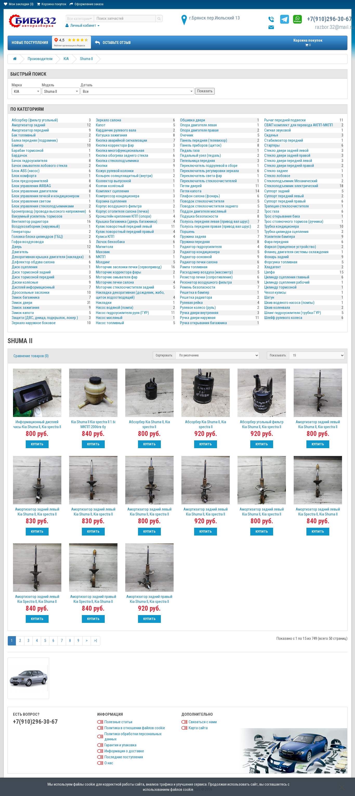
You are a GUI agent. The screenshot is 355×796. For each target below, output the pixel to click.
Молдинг (103, 262)
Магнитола (104, 246)
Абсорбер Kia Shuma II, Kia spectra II (149, 424)
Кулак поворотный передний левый (124, 226)
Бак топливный (24, 135)
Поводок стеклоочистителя (202, 201)
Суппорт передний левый (284, 196)
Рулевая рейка (191, 302)
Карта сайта (198, 728)
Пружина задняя (193, 236)
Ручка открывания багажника (203, 323)
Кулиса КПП (105, 236)
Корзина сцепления (111, 201)
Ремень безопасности (197, 287)
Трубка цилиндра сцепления (286, 231)
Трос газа (271, 211)
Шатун (269, 297)
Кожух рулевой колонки (115, 170)
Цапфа (269, 272)
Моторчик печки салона (115, 282)
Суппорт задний (277, 191)
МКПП (101, 257)
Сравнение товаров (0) (31, 356)
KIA (66, 58)
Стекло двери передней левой (288, 160)
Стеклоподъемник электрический (291, 186)
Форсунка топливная (280, 262)
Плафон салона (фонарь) (200, 196)
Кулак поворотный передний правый (125, 231)
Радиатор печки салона (199, 262)
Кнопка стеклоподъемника (117, 160)
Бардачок (19, 155)
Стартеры (272, 145)
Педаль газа (190, 150)
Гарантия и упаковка (120, 745)
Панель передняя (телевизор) (203, 140)
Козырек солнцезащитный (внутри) (124, 175)
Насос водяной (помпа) (114, 307)
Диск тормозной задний (31, 272)
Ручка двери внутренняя (199, 312)
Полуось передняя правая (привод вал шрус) (215, 226)
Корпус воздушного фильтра (119, 206)
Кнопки (101, 165)
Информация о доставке (124, 751)
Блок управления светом (31, 201)
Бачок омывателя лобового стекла (39, 165)
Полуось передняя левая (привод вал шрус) (214, 221)
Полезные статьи (118, 722)
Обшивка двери (192, 120)
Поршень (187, 231)
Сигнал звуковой (277, 130)
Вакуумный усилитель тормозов (37, 216)
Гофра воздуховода (28, 241)
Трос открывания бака (282, 216)
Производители (40, 58)
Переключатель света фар (201, 175)
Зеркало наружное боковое (34, 323)
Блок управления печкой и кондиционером (45, 196)
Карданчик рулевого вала (116, 130)
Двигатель (20, 252)
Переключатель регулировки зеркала (209, 170)
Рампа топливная (193, 267)
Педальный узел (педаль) (200, 155)
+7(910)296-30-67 (329, 19)
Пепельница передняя (197, 160)
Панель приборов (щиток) (200, 145)
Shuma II (86, 58)
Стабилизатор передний (283, 140)
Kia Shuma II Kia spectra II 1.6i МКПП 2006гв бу (93, 424)
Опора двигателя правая (199, 130)
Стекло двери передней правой (289, 165)
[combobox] (26, 91)
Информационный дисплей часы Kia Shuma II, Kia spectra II (37, 424)
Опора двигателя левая (198, 125)
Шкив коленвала (277, 307)
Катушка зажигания (111, 135)
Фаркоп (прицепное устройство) (290, 246)
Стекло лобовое (277, 175)
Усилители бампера (279, 236)
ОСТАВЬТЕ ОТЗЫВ (117, 43)
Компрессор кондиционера (117, 196)
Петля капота (190, 191)
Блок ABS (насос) (26, 170)
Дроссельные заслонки (30, 292)
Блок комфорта (24, 175)
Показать (205, 91)
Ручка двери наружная (197, 317)
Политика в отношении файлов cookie (134, 728)
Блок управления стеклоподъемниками (43, 206)
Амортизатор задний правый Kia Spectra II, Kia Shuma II (93, 599)
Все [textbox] (86, 91)
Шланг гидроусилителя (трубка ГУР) (292, 312)
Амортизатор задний (28, 125)
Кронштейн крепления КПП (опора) (123, 216)
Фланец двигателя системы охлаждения (296, 252)
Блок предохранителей (30, 181)
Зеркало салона (108, 120)
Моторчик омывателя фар (116, 277)
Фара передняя (276, 241)
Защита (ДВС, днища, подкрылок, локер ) (45, 317)
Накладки (103, 302)
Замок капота (23, 312)
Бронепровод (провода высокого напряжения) (49, 211)
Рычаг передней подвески (285, 120)
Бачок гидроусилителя (29, 160)
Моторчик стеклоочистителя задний (125, 287)
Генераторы (21, 231)
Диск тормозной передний (33, 277)
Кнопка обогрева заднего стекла (122, 155)
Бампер (17, 145)
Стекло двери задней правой (287, 155)
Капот (101, 125)
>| (95, 640)
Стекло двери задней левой (286, 150)
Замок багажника (26, 297)
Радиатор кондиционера (200, 252)
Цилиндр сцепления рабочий (287, 282)
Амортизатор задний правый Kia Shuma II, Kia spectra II (149, 599)
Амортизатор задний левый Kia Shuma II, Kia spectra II (318, 424)
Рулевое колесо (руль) (198, 307)
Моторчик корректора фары (118, 272)
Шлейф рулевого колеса (283, 317)
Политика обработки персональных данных (133, 736)
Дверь (17, 246)
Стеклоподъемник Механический (290, 181)
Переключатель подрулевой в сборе (209, 165)
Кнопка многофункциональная (120, 150)
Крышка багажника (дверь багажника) (126, 221)
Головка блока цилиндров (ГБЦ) (37, 236)
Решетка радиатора (196, 297)
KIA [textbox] (16, 91)
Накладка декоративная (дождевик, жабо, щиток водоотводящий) (130, 295)
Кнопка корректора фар (115, 145)
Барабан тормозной (27, 150)
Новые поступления (30, 43)
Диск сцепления (24, 267)
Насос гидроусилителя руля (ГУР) (122, 312)
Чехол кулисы (275, 292)
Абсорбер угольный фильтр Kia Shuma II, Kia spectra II (262, 424)
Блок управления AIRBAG (31, 186)
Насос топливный (110, 323)
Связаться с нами (203, 722)
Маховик (103, 252)
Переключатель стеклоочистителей (208, 181)
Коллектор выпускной (113, 181)
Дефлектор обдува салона (33, 262)
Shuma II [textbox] (50, 91)
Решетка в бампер (194, 292)
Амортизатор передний (30, 130)
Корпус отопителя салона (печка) (122, 211)
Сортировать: (164, 355)
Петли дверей (191, 186)
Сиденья (271, 135)
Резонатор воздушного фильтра (206, 282)
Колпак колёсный (110, 186)
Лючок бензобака (110, 241)
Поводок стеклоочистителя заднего (209, 206)
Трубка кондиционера (281, 226)
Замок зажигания (25, 307)
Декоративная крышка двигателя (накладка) (48, 257)
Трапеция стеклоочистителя (286, 206)
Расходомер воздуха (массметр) (206, 272)
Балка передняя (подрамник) (35, 140)
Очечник (186, 135)
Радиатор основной (196, 257)
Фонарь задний (276, 257)
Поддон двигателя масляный (203, 211)
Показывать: (278, 355)
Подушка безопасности (199, 216)
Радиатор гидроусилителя (201, 246)
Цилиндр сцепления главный (286, 277)
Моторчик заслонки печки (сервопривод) (129, 267)
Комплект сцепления (112, 191)
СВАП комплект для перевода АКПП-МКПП (298, 125)
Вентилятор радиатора (30, 221)
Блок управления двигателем (34, 191)
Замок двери (22, 302)
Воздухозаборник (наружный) (36, 226)
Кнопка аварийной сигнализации (121, 140)
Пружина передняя (195, 241)
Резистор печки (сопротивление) (206, 277)
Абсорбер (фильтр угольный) (35, 120)
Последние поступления (123, 757)
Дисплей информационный (33, 287)
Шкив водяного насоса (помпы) (289, 302)
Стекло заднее (276, 170)
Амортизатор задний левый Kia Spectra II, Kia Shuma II (318, 512)
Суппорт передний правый (285, 201)
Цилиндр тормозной (280, 287)
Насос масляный (109, 317)
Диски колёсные (25, 282)
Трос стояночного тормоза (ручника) (293, 221)
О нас (108, 763)
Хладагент (272, 267)
